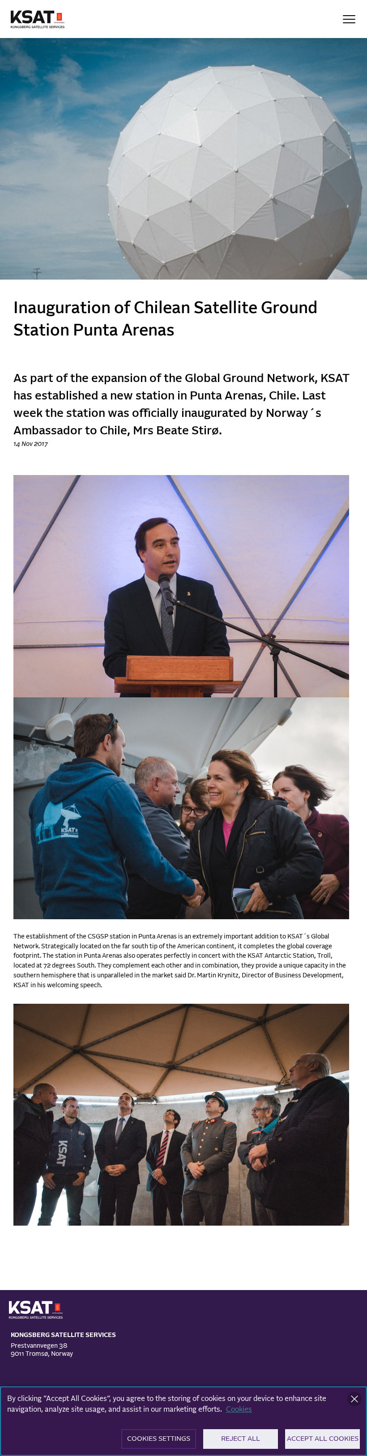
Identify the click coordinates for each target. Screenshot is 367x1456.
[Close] (354, 1399)
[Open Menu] (349, 19)
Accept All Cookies (322, 1438)
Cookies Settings (158, 1438)
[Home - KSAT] (37, 19)
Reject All (240, 1438)
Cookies (239, 1409)
